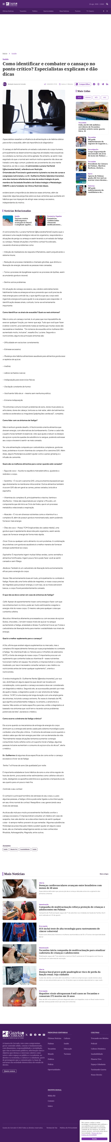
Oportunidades (48, 11)
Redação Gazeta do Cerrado (17, 84)
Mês (96, 97)
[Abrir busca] (107, 4)
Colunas (95, 1032)
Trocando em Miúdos (99, 1038)
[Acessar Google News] (44, 1034)
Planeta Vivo (96, 1059)
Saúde (14, 53)
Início (5, 53)
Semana (88, 97)
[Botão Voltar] (103, 11)
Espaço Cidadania (98, 1064)
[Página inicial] (13, 1035)
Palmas (51, 1043)
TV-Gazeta (90, 11)
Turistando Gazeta (98, 1069)
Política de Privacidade (68, 1128)
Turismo (77, 11)
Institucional (55, 1090)
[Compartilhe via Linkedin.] (107, 84)
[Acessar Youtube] (39, 1034)
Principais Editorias (58, 1032)
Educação (68, 1049)
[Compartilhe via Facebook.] (94, 84)
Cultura (67, 1038)
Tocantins (23, 11)
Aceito (94, 1139)
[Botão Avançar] (107, 11)
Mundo (51, 1054)
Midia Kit (51, 1095)
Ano (104, 97)
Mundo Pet (13, 849)
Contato (51, 1101)
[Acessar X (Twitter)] (26, 1034)
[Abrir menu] (4, 4)
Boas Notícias (64, 11)
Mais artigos (104, 874)
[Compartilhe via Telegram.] (102, 84)
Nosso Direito (96, 1075)
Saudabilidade (25, 849)
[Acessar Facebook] (35, 1034)
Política (34, 11)
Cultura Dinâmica (98, 1049)
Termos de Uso (52, 1128)
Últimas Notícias (8, 11)
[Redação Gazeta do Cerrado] (5, 84)
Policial (94, 1043)
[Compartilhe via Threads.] (98, 84)
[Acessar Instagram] (31, 1034)
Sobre (50, 1106)
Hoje (79, 97)
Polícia (50, 1064)
